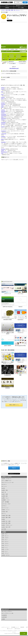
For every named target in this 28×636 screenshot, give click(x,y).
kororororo (3, 104)
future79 (2, 126)
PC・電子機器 (6, 501)
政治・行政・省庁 (6, 527)
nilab (2, 91)
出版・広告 (5, 511)
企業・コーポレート (7, 478)
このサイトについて (5, 627)
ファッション (5, 507)
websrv (2, 139)
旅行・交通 (5, 494)
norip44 (2, 88)
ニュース (5, 486)
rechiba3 (3, 102)
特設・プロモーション (7, 525)
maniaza (3, 112)
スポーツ (5, 484)
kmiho (2, 94)
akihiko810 (3, 111)
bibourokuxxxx (4, 151)
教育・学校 (5, 490)
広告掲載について (15, 627)
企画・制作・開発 (6, 523)
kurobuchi (3, 123)
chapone (3, 119)
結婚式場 (5, 615)
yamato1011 (3, 115)
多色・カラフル (6, 555)
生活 (4, 488)
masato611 (3, 142)
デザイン (5, 505)
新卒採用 (5, 617)
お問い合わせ (17, 628)
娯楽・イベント (6, 509)
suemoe (2, 87)
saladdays (3, 136)
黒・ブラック (5, 553)
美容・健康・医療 (6, 517)
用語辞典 (22, 627)
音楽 (4, 519)
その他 (4, 529)
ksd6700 (3, 97)
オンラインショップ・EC (8, 482)
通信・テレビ (5, 498)
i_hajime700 (3, 133)
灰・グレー (5, 539)
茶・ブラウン (5, 543)
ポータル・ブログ (6, 503)
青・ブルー (5, 533)
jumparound (3, 114)
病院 (4, 619)
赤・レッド (5, 547)
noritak (2, 150)
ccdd (2, 153)
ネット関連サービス (7, 480)
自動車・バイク (6, 500)
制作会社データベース (20, 5)
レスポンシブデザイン (7, 611)
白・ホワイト (5, 541)
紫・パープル (5, 549)
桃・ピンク (5, 551)
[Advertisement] (14, 33)
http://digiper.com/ (14, 68)
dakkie (2, 116)
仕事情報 (7, 7)
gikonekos (3, 149)
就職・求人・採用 (6, 521)
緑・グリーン (5, 545)
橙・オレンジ (5, 535)
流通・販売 (5, 496)
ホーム (7, 5)
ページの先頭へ (23, 633)
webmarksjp (3, 118)
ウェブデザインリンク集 (8, 613)
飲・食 (4, 492)
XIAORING (3, 122)
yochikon (3, 109)
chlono (2, 98)
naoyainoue (3, 130)
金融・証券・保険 (6, 515)
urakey (2, 105)
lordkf (2, 107)
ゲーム (4, 513)
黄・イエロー (5, 537)
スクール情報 (21, 7)
